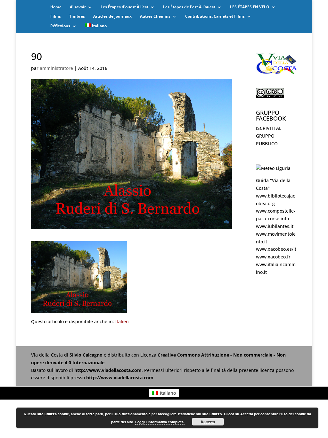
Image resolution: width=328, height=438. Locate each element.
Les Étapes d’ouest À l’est (124, 7)
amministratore (56, 68)
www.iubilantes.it (274, 226)
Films (55, 16)
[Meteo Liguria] (273, 168)
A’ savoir (78, 7)
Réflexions (60, 26)
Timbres (77, 16)
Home (56, 7)
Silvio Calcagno (87, 355)
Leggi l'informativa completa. (159, 421)
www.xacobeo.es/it (276, 249)
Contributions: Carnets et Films (215, 16)
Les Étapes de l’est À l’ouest (189, 7)
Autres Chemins (155, 16)
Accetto (208, 422)
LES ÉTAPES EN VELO (249, 7)
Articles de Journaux (112, 16)
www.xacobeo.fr (273, 257)
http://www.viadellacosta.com (108, 370)
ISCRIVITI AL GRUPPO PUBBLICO (268, 136)
